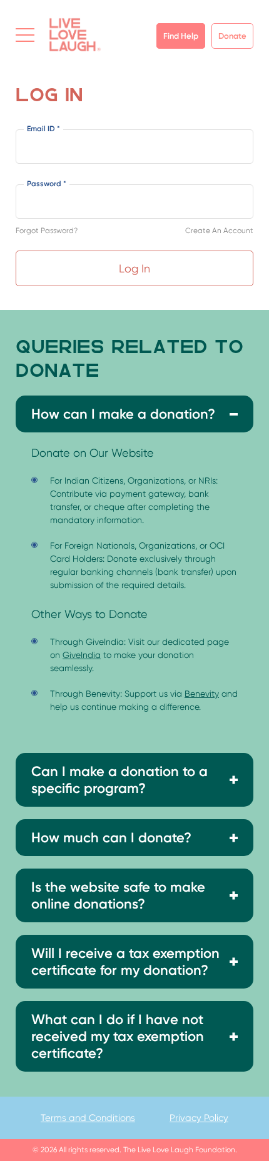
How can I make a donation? (123, 414)
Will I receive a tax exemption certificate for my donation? (125, 962)
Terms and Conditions (88, 1118)
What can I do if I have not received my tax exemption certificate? (117, 1036)
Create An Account (219, 230)
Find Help (180, 36)
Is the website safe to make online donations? (118, 895)
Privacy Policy (199, 1118)
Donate (232, 36)
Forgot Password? (47, 230)
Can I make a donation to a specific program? (119, 780)
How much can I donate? (111, 837)
